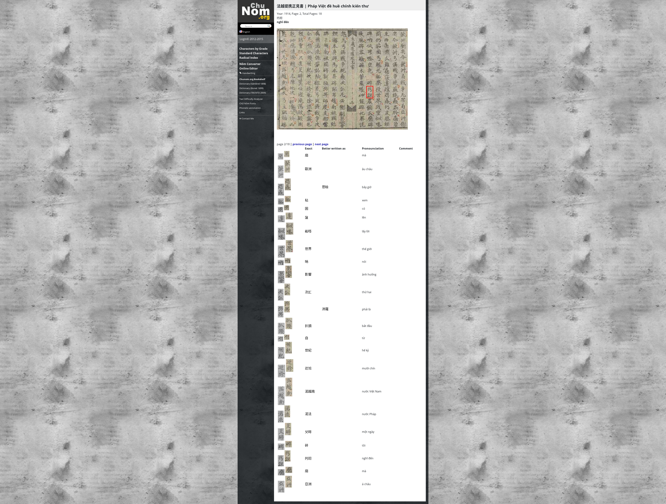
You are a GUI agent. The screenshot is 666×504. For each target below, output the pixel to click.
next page (321, 144)
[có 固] (386, 52)
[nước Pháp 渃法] (318, 49)
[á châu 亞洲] (403, 115)
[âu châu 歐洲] (402, 37)
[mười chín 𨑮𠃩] (309, 86)
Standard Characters (253, 53)
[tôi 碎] (369, 83)
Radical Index (248, 58)
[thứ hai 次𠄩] (343, 86)
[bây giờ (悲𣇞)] (387, 98)
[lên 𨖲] (386, 83)
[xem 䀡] (378, 76)
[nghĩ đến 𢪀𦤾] (370, 92)
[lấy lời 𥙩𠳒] (378, 121)
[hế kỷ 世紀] (309, 67)
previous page (302, 144)
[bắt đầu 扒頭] (309, 55)
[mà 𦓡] (370, 118)
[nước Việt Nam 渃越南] (284, 76)
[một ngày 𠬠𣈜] (300, 73)
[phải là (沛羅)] (325, 92)
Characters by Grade (253, 49)
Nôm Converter (250, 64)
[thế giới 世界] (378, 99)
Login (243, 39)
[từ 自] (309, 45)
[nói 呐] (370, 39)
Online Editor (248, 68)
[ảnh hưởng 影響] (342, 122)
